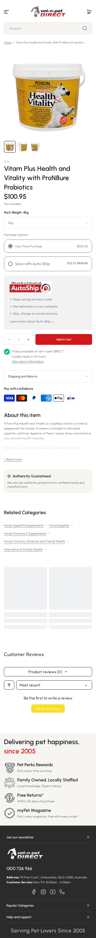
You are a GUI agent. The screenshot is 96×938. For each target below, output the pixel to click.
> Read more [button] (13, 459)
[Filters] (9, 685)
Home (7, 42)
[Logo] (48, 12)
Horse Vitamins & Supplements (25, 533)
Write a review (48, 708)
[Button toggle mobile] (7, 12)
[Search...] (85, 28)
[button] (89, 12)
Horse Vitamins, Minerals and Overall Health (34, 541)
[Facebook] (34, 892)
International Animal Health (23, 549)
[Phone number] (62, 892)
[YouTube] (53, 892)
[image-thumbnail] (10, 147)
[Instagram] (43, 892)
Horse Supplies (59, 525)
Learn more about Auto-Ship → (32, 321)
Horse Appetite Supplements (24, 525)
